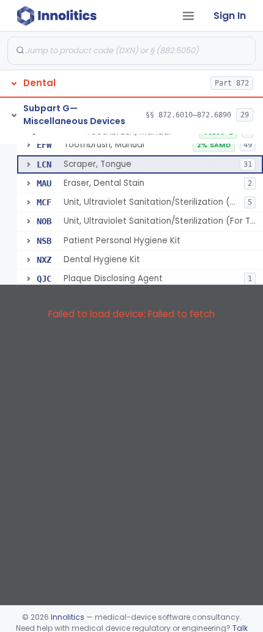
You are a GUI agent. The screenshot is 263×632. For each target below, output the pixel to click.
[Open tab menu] (188, 16)
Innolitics (67, 617)
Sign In (229, 16)
